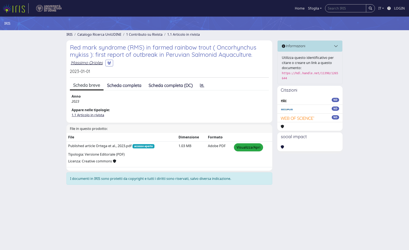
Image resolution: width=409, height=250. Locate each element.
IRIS (69, 34)
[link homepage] (16, 8)
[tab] (202, 85)
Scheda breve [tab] (86, 85)
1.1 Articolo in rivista (183, 34)
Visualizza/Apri (248, 147)
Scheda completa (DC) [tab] (171, 85)
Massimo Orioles (87, 62)
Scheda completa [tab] (124, 85)
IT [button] (379, 8)
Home (300, 8)
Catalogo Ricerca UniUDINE (99, 34)
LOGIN (399, 8)
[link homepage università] (49, 8)
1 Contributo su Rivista (144, 34)
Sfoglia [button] (313, 8)
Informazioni (295, 46)
